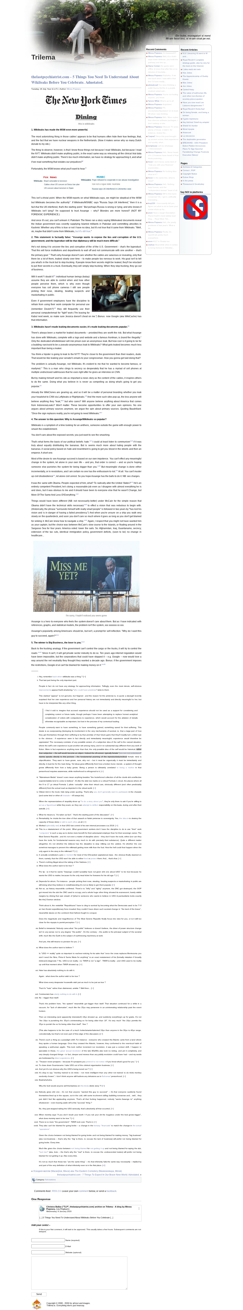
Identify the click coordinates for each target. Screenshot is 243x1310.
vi (49, 254)
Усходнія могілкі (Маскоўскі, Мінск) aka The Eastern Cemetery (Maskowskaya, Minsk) (77, 1171)
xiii (86, 396)
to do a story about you (91, 801)
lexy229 (151, 203)
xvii (131, 441)
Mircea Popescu (74, 89)
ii (82, 161)
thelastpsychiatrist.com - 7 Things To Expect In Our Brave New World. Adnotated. (98, 1174)
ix (128, 326)
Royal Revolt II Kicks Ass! (194, 109)
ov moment (68, 855)
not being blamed (79, 1148)
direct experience (62, 1058)
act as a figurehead (47, 805)
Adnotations (50, 1180)
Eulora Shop (188, 177)
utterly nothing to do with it (65, 994)
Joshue (151, 245)
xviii (98, 466)
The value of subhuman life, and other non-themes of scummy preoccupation (195, 96)
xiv (63, 401)
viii (55, 308)
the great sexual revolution (69, 1051)
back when (57, 677)
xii (40, 385)
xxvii (39, 652)
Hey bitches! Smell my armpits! (196, 122)
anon (150, 213)
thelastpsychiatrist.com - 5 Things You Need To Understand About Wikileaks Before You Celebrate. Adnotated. (85, 79)
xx (54, 475)
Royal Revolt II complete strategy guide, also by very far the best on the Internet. (196, 63)
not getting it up (97, 1148)
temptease (152, 146)
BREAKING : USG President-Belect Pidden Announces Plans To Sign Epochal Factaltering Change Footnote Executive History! (196, 149)
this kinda (84, 1086)
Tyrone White (153, 101)
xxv (57, 635)
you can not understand (130, 753)
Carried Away (188, 89)
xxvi (82, 642)
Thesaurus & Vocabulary (193, 184)
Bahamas (106, 1076)
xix (117, 471)
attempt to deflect (90, 805)
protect (94, 858)
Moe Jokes (187, 83)
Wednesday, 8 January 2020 (59, 1211)
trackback (111, 1191)
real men (43, 1152)
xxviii (103, 664)
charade (66, 795)
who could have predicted (85, 690)
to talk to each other (68, 822)
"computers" (44, 833)
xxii (77, 494)
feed (86, 858)
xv (101, 412)
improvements (45, 690)
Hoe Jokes (187, 73)
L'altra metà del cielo (192, 69)
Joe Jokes (187, 86)
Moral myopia (188, 129)
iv (70, 202)
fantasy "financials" (102, 1126)
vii (54, 276)
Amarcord (187, 132)
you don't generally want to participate (111, 792)
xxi (132, 482)
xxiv (85, 520)
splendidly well (52, 826)
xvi (90, 441)
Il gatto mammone (190, 119)
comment (83, 1191)
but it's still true (82, 231)
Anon (150, 162)
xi (41, 368)
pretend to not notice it (96, 1062)
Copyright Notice (190, 174)
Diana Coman (154, 66)
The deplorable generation (194, 139)
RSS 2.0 (56, 1191)
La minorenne (189, 136)
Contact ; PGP (189, 170)
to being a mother (125, 767)
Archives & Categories (192, 167)
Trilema (43, 57)
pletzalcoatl (153, 85)
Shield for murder (190, 126)
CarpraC (151, 136)
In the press (188, 181)
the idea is (124, 818)
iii (85, 168)
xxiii (85, 505)
